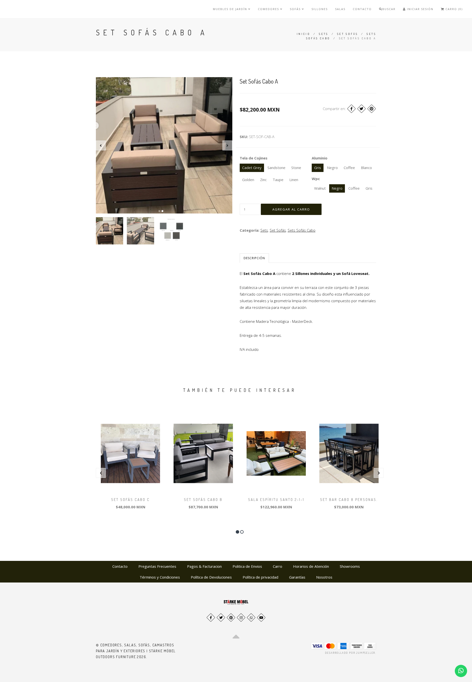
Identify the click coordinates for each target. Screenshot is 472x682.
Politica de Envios (247, 566)
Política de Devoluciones (211, 577)
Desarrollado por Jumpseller (350, 652)
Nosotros (324, 577)
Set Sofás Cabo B (203, 499)
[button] (237, 532)
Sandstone (276, 167)
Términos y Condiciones (160, 577)
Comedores (269, 9)
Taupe (278, 179)
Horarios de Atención (311, 566)
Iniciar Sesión (419, 9)
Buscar (389, 9)
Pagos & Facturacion (204, 566)
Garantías (297, 577)
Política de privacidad (260, 577)
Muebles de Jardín (230, 9)
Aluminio (319, 158)
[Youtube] (261, 617)
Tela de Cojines (253, 158)
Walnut (320, 188)
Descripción (254, 258)
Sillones (319, 9)
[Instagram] (241, 617)
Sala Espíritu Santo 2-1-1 (276, 499)
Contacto (362, 9)
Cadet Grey (252, 167)
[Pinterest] (372, 109)
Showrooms (350, 566)
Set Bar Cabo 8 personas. (349, 499)
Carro (277, 566)
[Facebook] (351, 109)
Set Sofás (347, 34)
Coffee (349, 167)
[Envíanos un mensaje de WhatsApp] (461, 671)
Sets (323, 34)
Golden (248, 179)
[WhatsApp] (251, 617)
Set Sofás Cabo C (130, 499)
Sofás (296, 9)
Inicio (303, 34)
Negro (332, 167)
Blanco (366, 167)
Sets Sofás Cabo (301, 230)
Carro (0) (453, 9)
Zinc (263, 179)
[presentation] (101, 145)
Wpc (316, 178)
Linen (293, 179)
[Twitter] (361, 109)
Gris (317, 167)
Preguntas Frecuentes (157, 566)
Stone (296, 167)
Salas (340, 9)
